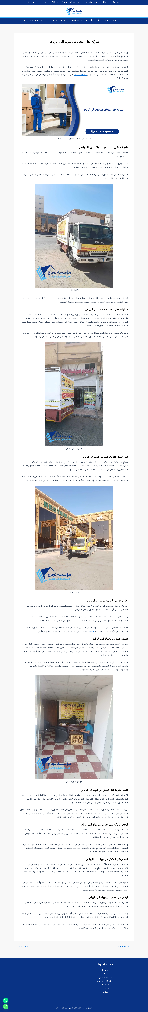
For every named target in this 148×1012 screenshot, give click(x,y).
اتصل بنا (31, 2)
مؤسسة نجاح (80, 75)
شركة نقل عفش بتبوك (107, 21)
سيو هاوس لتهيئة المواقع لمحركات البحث (74, 1008)
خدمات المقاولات (38, 21)
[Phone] (5, 1000)
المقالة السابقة (126, 947)
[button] (25, 20)
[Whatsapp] (5, 1006)
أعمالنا (105, 2)
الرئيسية (117, 2)
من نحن (42, 2)
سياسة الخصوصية (71, 2)
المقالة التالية (21, 947)
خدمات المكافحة (57, 21)
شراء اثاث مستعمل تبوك (80, 21)
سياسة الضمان (91, 2)
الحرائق (90, 632)
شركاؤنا (54, 2)
